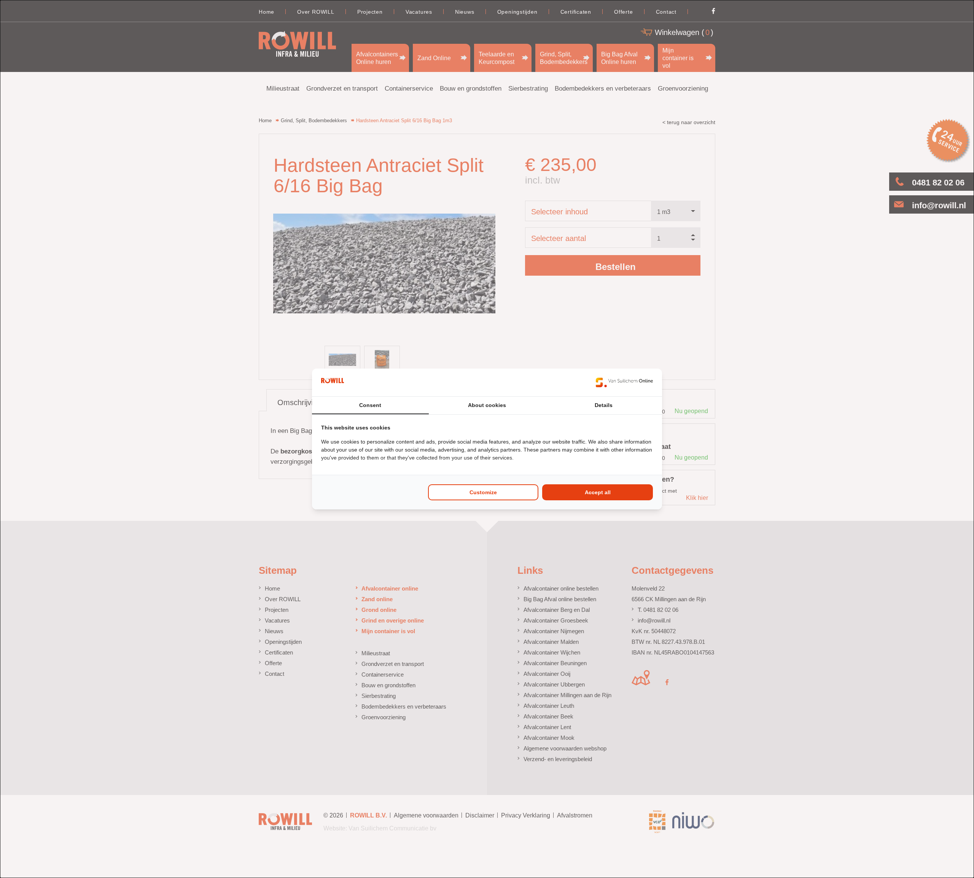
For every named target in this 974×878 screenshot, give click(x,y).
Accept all (598, 492)
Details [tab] (604, 405)
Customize (483, 492)
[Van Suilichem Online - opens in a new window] (624, 382)
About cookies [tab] (487, 405)
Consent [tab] (370, 405)
